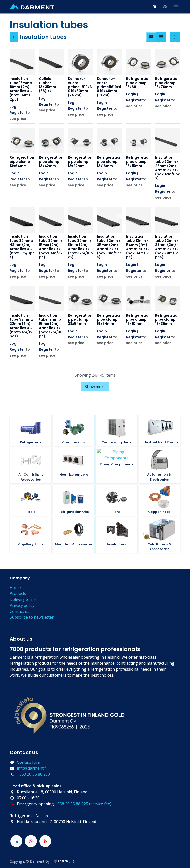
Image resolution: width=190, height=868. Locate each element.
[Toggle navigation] (175, 6)
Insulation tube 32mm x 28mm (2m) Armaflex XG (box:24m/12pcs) (167, 247)
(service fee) (100, 803)
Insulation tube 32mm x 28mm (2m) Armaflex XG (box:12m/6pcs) (167, 168)
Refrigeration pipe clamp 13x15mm (138, 161)
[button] (17, 68)
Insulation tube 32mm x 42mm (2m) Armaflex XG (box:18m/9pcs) (22, 247)
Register (17, 112)
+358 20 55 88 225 (71, 803)
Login (15, 106)
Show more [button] (95, 386)
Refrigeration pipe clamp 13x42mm (51, 161)
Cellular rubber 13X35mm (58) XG (47, 84)
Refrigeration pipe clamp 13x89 (138, 82)
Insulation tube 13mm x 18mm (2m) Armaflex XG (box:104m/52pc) (21, 89)
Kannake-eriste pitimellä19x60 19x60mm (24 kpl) (80, 87)
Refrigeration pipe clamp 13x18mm (109, 161)
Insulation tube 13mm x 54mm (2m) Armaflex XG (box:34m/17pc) (137, 247)
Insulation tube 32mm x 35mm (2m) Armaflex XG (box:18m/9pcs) (109, 247)
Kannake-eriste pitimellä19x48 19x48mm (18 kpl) (109, 87)
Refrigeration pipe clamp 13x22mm (80, 161)
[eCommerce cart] (154, 6)
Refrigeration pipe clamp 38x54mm (80, 319)
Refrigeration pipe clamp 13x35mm (167, 319)
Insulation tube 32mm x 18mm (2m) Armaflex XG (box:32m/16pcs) (80, 247)
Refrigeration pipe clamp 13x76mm (167, 82)
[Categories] (165, 6)
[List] (161, 37)
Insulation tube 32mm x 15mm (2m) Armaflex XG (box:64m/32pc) (51, 247)
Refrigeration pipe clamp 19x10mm (138, 319)
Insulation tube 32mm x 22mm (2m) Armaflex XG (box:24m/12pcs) (21, 326)
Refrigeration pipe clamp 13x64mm (22, 161)
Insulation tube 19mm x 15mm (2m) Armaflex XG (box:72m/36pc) (50, 326)
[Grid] (151, 37)
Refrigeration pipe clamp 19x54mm (109, 319)
